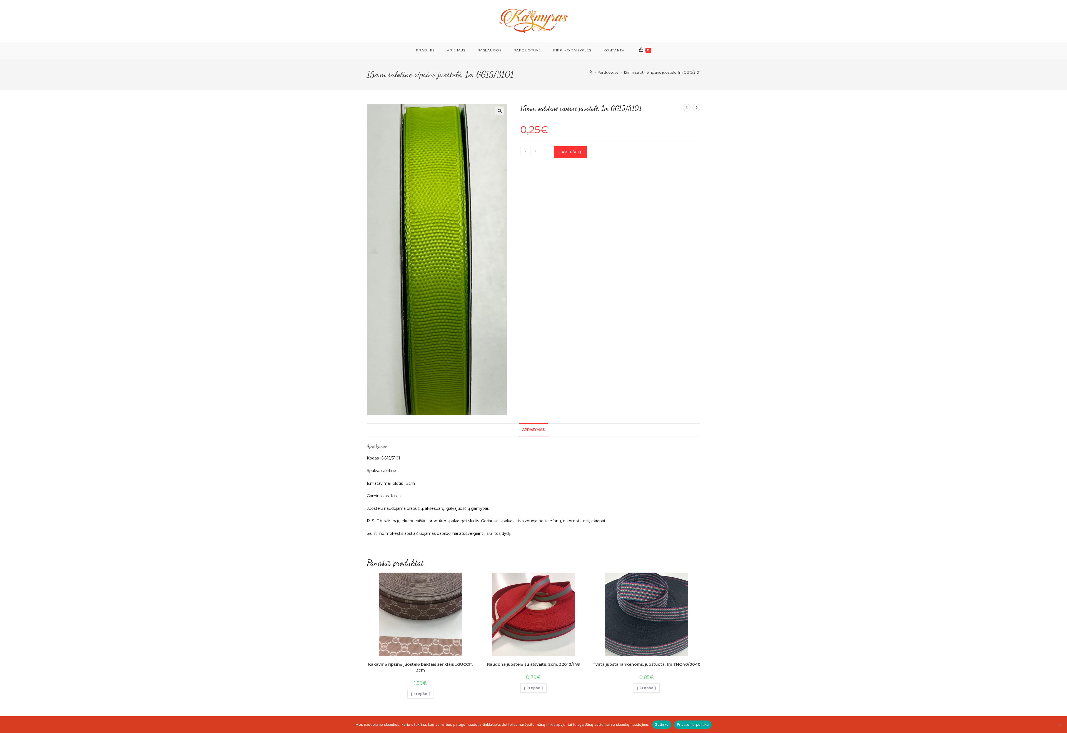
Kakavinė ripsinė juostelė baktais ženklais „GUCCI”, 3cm (420, 667)
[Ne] (1060, 724)
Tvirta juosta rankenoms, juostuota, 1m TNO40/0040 (646, 664)
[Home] (590, 72)
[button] (499, 110)
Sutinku (662, 724)
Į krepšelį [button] (420, 694)
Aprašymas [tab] (533, 430)
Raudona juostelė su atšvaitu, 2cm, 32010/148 (533, 664)
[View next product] (696, 107)
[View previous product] (686, 107)
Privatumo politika (693, 724)
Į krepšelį (570, 152)
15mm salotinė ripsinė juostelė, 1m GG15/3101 (662, 72)
